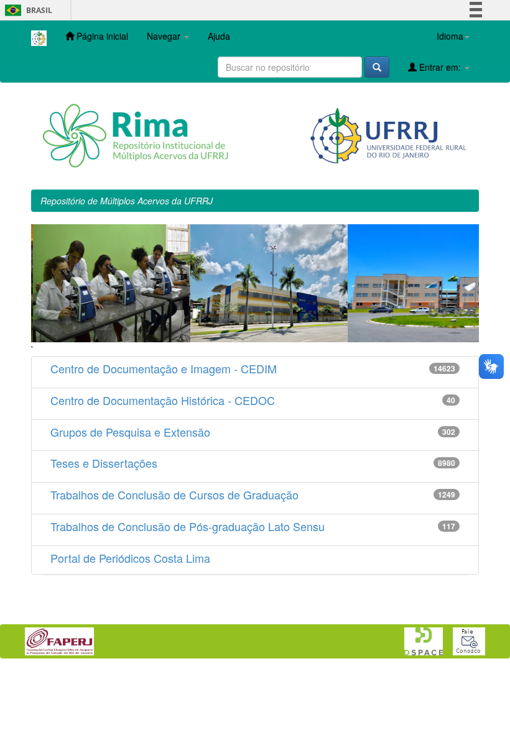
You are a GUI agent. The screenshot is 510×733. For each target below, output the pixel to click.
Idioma (450, 36)
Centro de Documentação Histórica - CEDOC (162, 400)
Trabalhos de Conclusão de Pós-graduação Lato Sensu (187, 526)
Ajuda (219, 36)
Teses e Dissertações (103, 463)
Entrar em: (440, 67)
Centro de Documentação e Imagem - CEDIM (163, 368)
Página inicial (101, 36)
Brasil (26, 10)
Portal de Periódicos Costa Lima (130, 558)
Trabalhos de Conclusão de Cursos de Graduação (174, 494)
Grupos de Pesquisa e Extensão (130, 432)
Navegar (165, 36)
